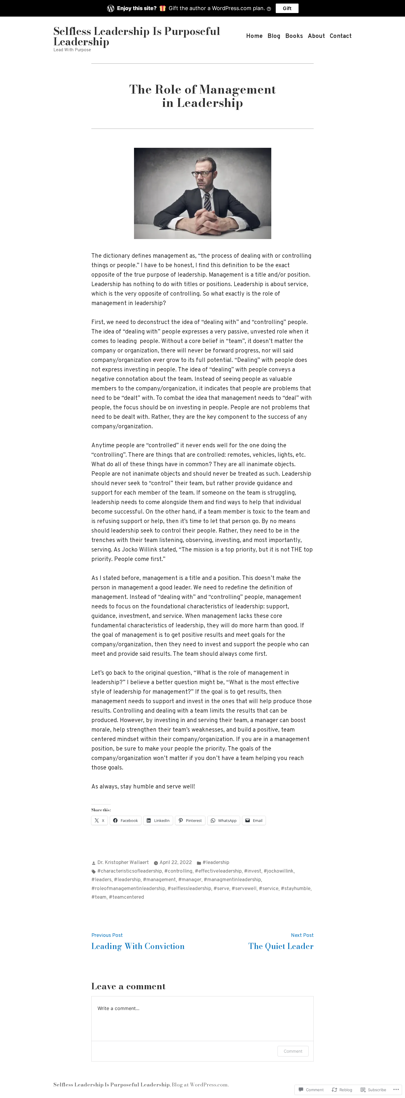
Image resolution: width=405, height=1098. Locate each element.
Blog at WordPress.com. (200, 1085)
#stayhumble (295, 889)
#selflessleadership (189, 889)
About (316, 36)
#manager (189, 880)
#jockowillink (279, 871)
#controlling (178, 871)
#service (268, 889)
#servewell (244, 889)
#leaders (101, 880)
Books (294, 36)
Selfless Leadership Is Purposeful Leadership (136, 36)
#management (159, 880)
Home (254, 36)
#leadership (216, 863)
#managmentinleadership (232, 880)
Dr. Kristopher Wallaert (123, 863)
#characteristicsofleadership (129, 871)
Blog (273, 36)
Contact (341, 36)
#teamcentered (126, 897)
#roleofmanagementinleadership (128, 889)
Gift (287, 8)
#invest (252, 871)
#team (98, 897)
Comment (293, 1051)
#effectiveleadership (218, 871)
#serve (221, 889)
